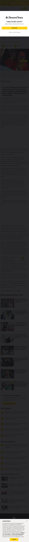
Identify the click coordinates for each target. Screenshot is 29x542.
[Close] (26, 521)
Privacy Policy (7, 534)
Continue (14, 539)
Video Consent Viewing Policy (18, 534)
